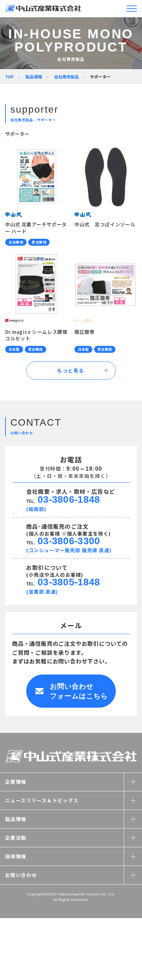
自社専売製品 (66, 76)
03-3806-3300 (69, 541)
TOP (9, 77)
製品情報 (34, 76)
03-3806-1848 (69, 499)
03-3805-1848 (69, 582)
